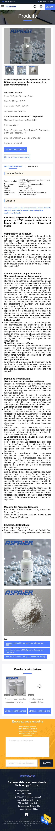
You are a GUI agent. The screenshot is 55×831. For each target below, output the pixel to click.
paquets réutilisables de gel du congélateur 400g (25, 657)
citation (50, 6)
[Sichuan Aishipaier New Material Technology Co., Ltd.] (11, 7)
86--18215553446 (46, 2)
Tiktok (27, 814)
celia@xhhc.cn (10, 2)
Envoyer (46, 763)
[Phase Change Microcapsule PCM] (27, 46)
